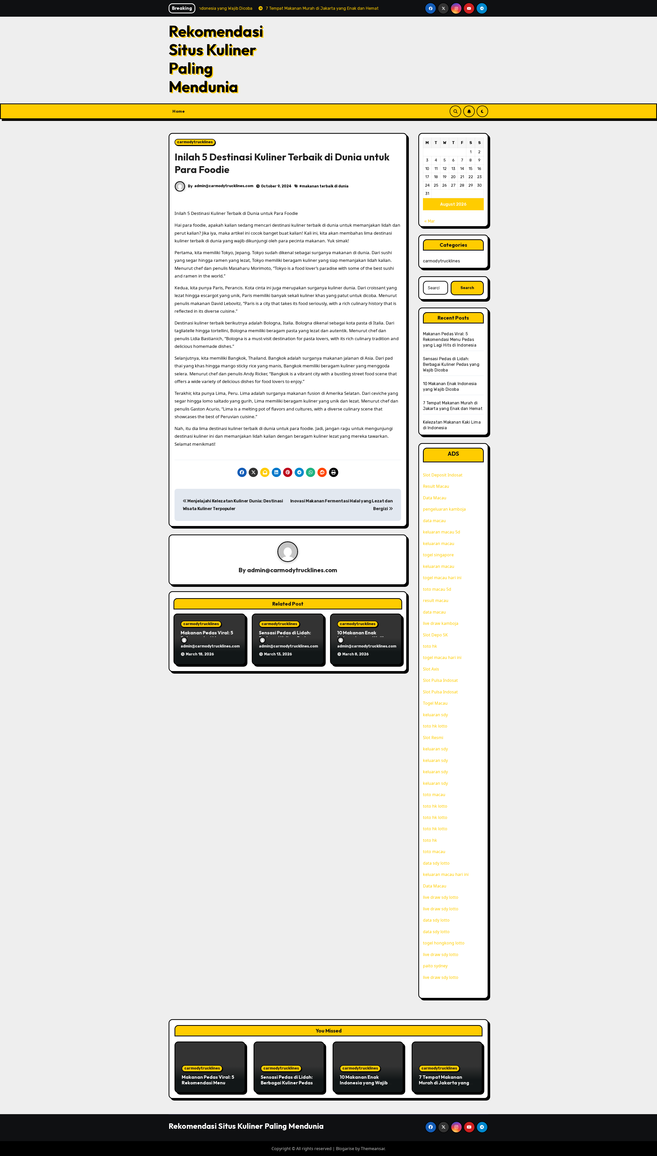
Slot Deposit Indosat (442, 475)
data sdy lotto (436, 931)
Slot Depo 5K (435, 635)
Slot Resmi (433, 737)
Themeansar (372, 1148)
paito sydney (435, 966)
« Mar (429, 221)
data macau (434, 520)
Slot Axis (431, 669)
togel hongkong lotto (444, 943)
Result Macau (436, 486)
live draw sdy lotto (440, 897)
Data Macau (434, 498)
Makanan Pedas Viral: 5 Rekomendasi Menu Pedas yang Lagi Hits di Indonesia (449, 339)
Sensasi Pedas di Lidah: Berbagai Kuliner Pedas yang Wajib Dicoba (451, 364)
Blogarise (345, 1148)
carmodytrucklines (195, 142)
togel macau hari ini (442, 577)
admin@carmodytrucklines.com (223, 186)
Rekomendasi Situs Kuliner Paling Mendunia (216, 58)
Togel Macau (435, 703)
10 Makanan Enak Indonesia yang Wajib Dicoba (364, 1082)
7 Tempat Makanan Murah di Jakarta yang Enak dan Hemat (444, 1082)
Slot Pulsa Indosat (440, 680)
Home (178, 111)
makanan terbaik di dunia (325, 186)
